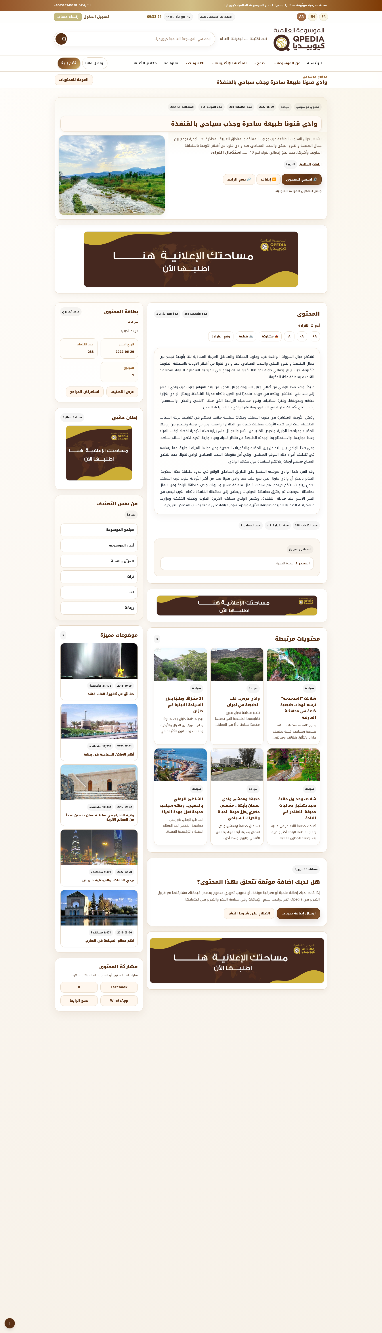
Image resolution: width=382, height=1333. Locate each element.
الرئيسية (314, 63)
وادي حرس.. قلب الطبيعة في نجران (243, 701)
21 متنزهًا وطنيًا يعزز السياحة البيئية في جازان (184, 705)
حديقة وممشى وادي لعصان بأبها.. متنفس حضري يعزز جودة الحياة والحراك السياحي (239, 808)
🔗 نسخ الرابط (239, 179)
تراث (130, 576)
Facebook (119, 987)
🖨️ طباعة (246, 336)
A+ (315, 336)
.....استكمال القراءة (228, 152)
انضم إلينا (69, 63)
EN (312, 16)
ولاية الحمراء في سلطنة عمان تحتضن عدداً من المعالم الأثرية (100, 817)
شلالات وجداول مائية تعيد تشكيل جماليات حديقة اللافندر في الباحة (297, 808)
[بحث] (61, 39)
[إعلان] (99, 453)
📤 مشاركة (270, 336)
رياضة (129, 608)
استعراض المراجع (84, 392)
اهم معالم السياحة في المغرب (109, 941)
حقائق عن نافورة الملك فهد (111, 694)
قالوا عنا (170, 63)
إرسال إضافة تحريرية (298, 913)
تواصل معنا (95, 63)
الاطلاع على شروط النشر (249, 913)
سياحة (285, 107)
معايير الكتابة (145, 63)
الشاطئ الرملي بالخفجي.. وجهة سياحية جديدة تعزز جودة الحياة (181, 805)
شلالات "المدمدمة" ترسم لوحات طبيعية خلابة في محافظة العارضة (298, 708)
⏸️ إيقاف (268, 179)
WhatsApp (119, 1001)
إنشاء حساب (67, 16)
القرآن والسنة (122, 561)
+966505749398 (65, 5)
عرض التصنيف (122, 392)
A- (302, 336)
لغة (131, 592)
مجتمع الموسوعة (120, 530)
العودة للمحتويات (73, 80)
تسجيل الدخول (96, 16)
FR (324, 16)
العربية (290, 164)
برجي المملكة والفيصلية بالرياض (108, 880)
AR (301, 16)
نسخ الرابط (79, 1001)
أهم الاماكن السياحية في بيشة (109, 755)
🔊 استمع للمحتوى (301, 179)
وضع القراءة (221, 336)
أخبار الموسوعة (121, 545)
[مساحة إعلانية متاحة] (191, 259)
